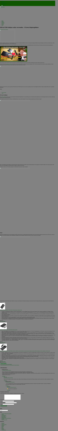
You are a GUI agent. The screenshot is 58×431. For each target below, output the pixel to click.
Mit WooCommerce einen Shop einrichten (6, 364)
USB (6, 363)
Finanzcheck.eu (4, 417)
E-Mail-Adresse (2, 402)
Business (3, 423)
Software (3, 22)
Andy (4, 29)
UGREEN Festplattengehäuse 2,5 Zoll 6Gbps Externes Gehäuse (8, 329)
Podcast (3, 428)
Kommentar (2, 399)
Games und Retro (4, 424)
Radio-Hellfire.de (4, 416)
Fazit (2, 93)
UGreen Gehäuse (4, 92)
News (2, 25)
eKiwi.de (3, 2)
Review (4, 363)
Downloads (3, 1)
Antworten (3, 376)
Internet (3, 23)
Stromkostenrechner (4, 3)
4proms (3, 414)
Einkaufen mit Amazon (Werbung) (6, 418)
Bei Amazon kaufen (2, 321)
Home (2, 20)
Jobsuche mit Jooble (4, 419)
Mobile (3, 21)
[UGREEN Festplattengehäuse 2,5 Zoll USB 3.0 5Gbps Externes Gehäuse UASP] (2, 309)
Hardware (6, 29)
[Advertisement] (27, 14)
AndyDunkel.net (4, 415)
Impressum (3, 4)
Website (1, 404)
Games (3, 24)
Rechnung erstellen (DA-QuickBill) (6, 413)
